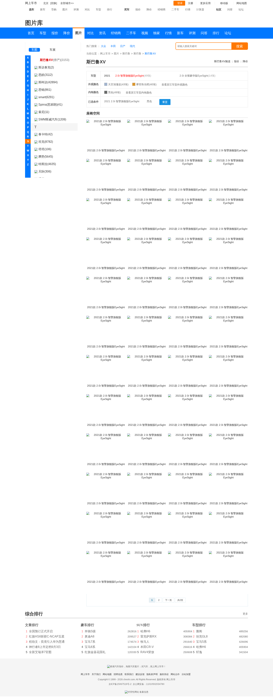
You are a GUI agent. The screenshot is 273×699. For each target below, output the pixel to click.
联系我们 (129, 674)
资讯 (102, 33)
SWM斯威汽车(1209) (52, 119)
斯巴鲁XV (54, 60)
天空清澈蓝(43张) (118, 84)
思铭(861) (44, 89)
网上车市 (31, 3)
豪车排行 (87, 625)
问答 (230, 9)
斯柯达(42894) (48, 82)
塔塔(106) (44, 149)
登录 (180, 3)
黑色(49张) (114, 92)
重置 (165, 102)
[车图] (34, 44)
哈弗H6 (145, 631)
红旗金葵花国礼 (95, 652)
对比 (87, 9)
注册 (190, 3)
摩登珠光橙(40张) (146, 84)
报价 (138, 9)
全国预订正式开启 (41, 631)
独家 (156, 33)
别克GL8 (202, 636)
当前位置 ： (93, 53)
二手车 (175, 9)
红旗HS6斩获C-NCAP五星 (46, 636)
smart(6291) (46, 97)
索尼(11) (43, 112)
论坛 (241, 9)
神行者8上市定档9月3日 (45, 646)
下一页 (168, 600)
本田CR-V (147, 646)
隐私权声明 (152, 674)
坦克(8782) (45, 141)
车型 (98, 9)
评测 (76, 9)
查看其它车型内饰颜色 (139, 92)
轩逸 (199, 652)
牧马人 (144, 641)
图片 (65, 9)
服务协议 (164, 674)
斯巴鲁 (126, 53)
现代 (132, 46)
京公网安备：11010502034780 (148, 684)
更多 (245, 613)
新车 (42, 9)
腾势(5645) (45, 156)
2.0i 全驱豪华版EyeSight (197, 75)
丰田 (113, 46)
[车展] (52, 44)
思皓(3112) (45, 74)
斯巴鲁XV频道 (222, 61)
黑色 (149, 101)
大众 (103, 46)
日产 (122, 46)
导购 (53, 9)
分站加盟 (186, 674)
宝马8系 (90, 646)
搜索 (239, 46)
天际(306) (44, 171)
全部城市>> (67, 3)
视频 (144, 33)
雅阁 (199, 631)
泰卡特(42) (45, 134)
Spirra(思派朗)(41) (50, 104)
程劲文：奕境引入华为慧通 (47, 641)
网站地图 (107, 674)
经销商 (161, 9)
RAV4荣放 (147, 652)
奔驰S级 (90, 631)
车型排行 (199, 625)
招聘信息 (118, 674)
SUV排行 (143, 625)
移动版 (224, 3)
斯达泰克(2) (46, 67)
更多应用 (205, 3)
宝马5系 (201, 641)
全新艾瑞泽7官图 (40, 652)
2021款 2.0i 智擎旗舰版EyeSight (106, 150)
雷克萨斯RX (148, 636)
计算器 (200, 9)
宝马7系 (90, 641)
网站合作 (175, 674)
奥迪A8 (89, 636)
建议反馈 (140, 674)
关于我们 (96, 674)
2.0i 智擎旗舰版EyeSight (133, 75)
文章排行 (31, 625)
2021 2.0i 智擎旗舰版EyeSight (121, 101)
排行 (109, 9)
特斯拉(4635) (47, 164)
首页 (31, 33)
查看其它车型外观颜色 (175, 84)
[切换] (53, 3)
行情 (187, 9)
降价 (149, 9)
